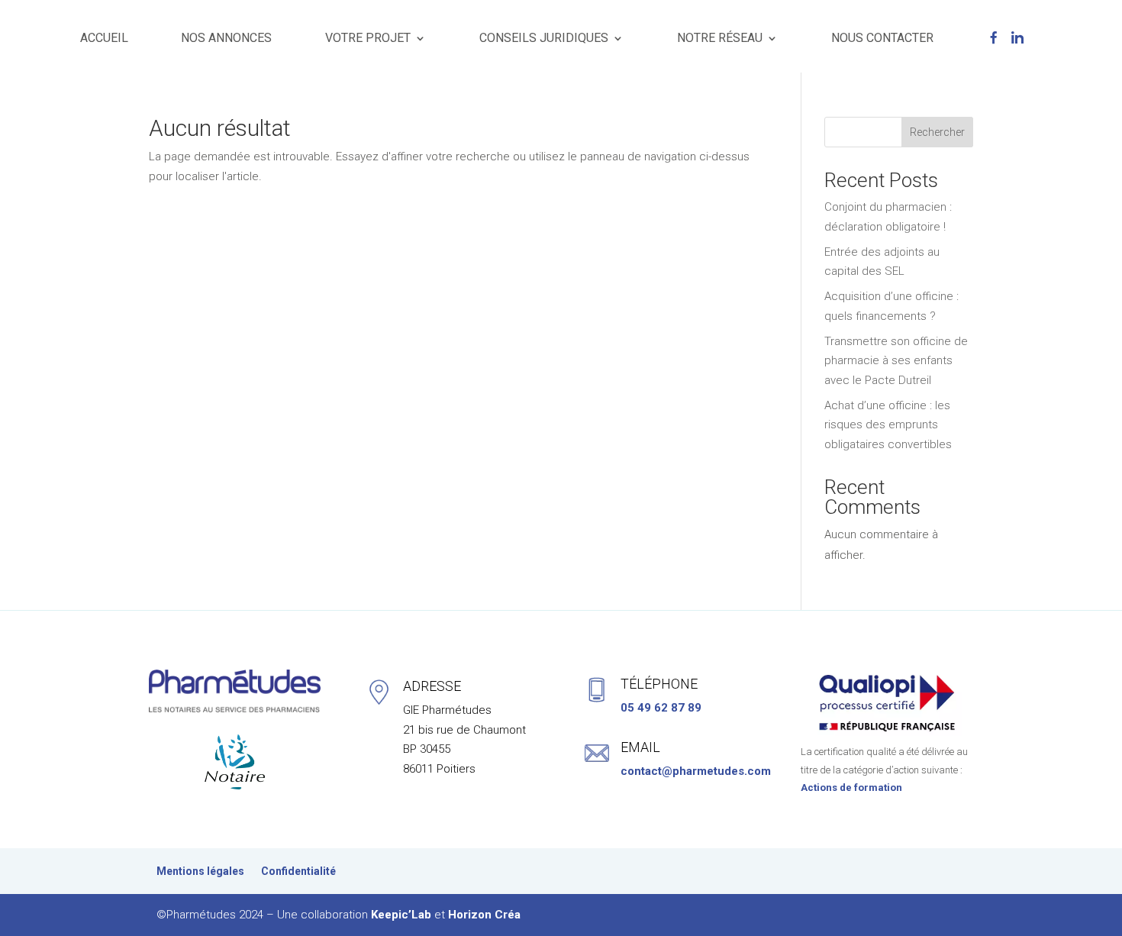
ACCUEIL (104, 38)
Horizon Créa (484, 914)
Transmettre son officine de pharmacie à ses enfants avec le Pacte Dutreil (896, 360)
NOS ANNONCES (226, 38)
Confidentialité (298, 871)
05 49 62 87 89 (661, 708)
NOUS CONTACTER (882, 38)
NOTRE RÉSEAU (720, 38)
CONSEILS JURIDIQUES (543, 38)
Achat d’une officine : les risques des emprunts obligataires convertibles (888, 425)
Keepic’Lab (401, 914)
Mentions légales (200, 871)
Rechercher (937, 132)
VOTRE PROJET (368, 38)
